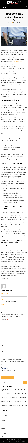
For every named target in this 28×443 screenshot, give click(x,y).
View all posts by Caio (6, 293)
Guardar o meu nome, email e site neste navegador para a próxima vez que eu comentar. (13, 360)
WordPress (23, 441)
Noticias (3, 428)
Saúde (2, 430)
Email (3, 345)
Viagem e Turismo (5, 436)
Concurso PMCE (18, 61)
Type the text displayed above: (8, 370)
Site (2, 351)
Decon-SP (18, 439)
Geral (6, 278)
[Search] (26, 7)
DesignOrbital (12, 441)
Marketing (3, 425)
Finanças (3, 420)
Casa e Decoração (5, 415)
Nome (3, 339)
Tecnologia (3, 433)
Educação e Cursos (5, 418)
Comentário (4, 319)
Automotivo (3, 413)
